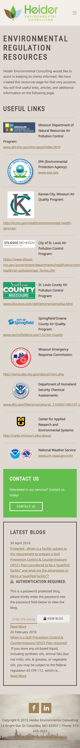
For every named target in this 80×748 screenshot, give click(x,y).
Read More (18, 626)
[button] (75, 12)
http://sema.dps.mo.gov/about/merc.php (33, 374)
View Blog (55, 619)
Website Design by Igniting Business (40, 736)
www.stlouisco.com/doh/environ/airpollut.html (38, 304)
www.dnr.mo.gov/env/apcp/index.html (31, 147)
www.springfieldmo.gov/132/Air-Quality (33, 335)
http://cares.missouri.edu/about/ (27, 435)
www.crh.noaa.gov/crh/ (55, 455)
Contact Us (26, 507)
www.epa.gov (48, 172)
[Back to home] (30, 12)
